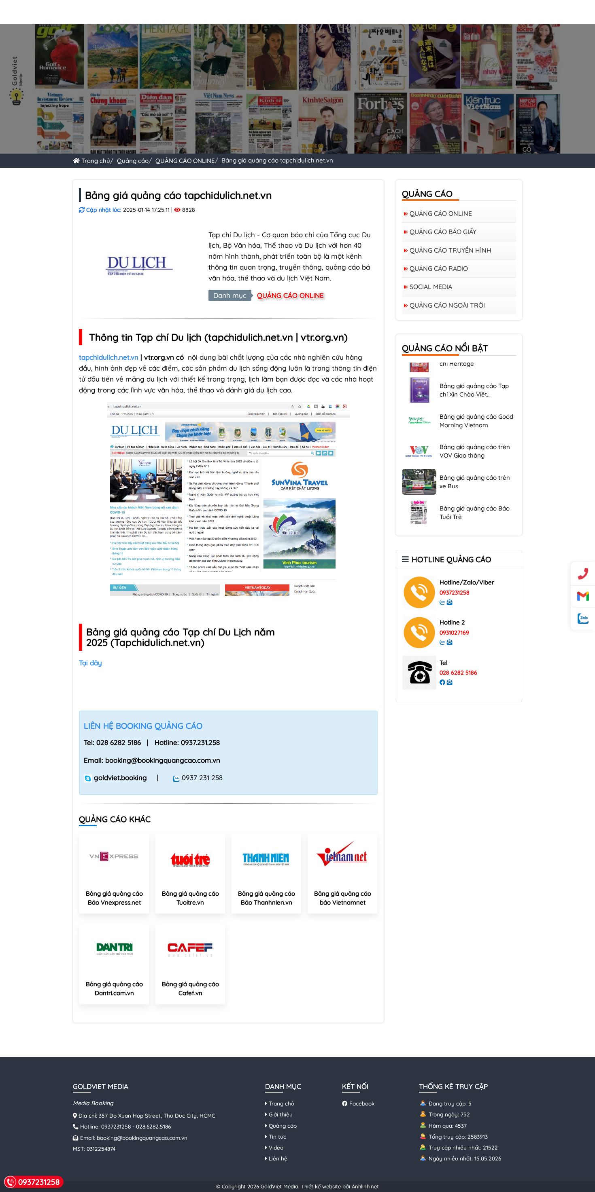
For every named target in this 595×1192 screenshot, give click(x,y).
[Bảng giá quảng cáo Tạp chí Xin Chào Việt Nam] (419, 372)
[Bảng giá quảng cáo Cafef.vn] (190, 949)
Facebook (361, 1103)
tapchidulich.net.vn (108, 357)
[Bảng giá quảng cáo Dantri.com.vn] (114, 949)
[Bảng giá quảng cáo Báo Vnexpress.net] (114, 858)
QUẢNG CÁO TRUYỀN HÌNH (450, 250)
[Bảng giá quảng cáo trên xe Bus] (419, 464)
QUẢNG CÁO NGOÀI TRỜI (447, 305)
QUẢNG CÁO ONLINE (185, 161)
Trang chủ (95, 161)
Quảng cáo (133, 161)
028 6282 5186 (458, 672)
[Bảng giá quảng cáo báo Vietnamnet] (342, 858)
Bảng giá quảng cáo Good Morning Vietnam (476, 403)
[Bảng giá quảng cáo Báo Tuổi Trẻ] (419, 494)
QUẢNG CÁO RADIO (439, 268)
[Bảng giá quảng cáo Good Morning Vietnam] (419, 403)
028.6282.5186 (153, 1126)
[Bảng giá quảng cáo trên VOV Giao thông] (419, 433)
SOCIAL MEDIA (431, 287)
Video (275, 1147)
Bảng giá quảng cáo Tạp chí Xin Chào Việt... (474, 373)
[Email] (583, 596)
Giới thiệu (280, 1114)
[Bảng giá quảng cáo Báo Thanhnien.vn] (266, 858)
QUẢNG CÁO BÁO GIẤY (443, 232)
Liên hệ (277, 1158)
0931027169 (454, 632)
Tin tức (276, 1136)
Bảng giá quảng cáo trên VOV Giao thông (475, 434)
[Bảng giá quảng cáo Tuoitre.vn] (190, 858)
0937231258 (455, 592)
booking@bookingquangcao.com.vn (142, 1137)
